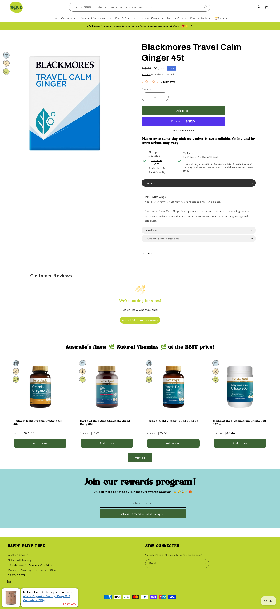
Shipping (146, 74)
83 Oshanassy (16, 565)
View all (140, 458)
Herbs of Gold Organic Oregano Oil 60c (37, 422)
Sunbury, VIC (156, 162)
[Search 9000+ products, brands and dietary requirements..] (206, 7)
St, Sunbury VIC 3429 (38, 565)
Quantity (146, 89)
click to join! (142, 502)
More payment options (183, 130)
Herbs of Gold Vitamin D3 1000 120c (172, 420)
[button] (63, 18)
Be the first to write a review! (140, 320)
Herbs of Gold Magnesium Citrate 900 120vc (239, 422)
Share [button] (149, 253)
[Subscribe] (205, 563)
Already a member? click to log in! (143, 514)
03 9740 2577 (16, 575)
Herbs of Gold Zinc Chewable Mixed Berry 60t (105, 422)
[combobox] (139, 7)
